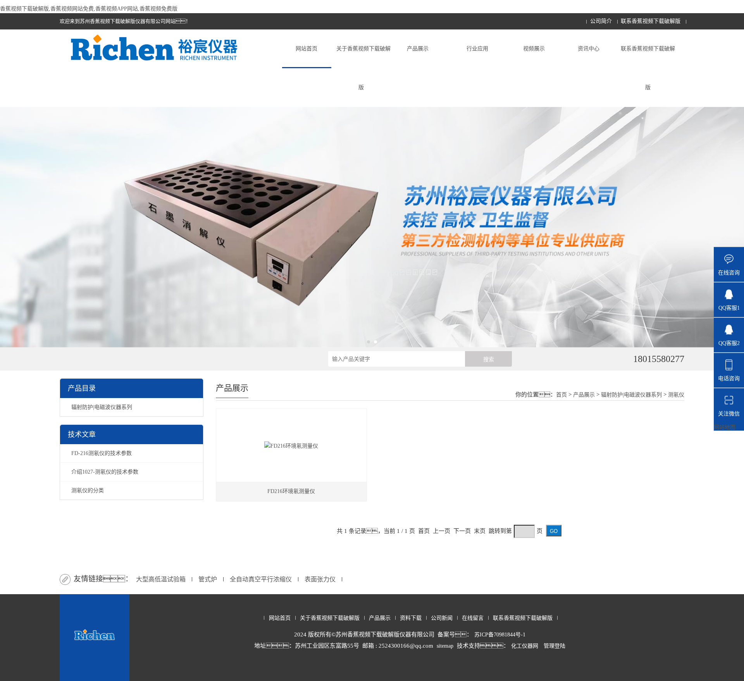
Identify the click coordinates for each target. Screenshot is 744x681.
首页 (561, 395)
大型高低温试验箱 (161, 579)
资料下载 (411, 618)
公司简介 (601, 21)
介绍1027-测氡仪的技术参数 (104, 472)
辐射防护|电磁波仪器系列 (101, 407)
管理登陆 (554, 646)
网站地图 (724, 427)
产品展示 (418, 49)
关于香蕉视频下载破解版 (363, 68)
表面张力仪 (320, 579)
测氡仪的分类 (87, 490)
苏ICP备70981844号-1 (499, 635)
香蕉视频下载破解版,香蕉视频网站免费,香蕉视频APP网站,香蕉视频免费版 (88, 9)
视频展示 (534, 49)
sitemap (445, 646)
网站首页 (306, 49)
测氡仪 (676, 395)
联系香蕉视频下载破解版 (650, 21)
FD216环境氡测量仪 (291, 491)
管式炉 (207, 579)
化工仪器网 (524, 646)
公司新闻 (442, 618)
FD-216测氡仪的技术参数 (101, 453)
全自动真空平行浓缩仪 (261, 579)
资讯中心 (588, 49)
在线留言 (473, 618)
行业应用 (477, 49)
